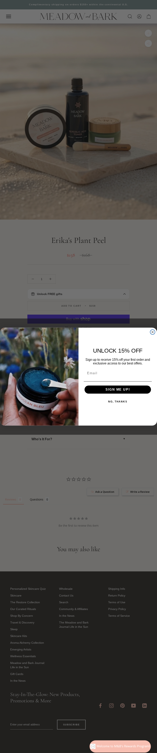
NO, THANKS (117, 401)
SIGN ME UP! (117, 389)
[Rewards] (120, 746)
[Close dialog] (152, 332)
